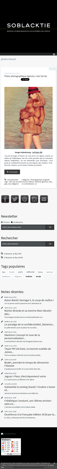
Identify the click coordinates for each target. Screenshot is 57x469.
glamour (45, 182)
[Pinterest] (25, 199)
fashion (31, 182)
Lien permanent (12, 180)
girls (5, 184)
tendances (6, 276)
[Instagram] (34, 199)
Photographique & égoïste (40, 180)
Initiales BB (37, 152)
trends (12, 272)
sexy (50, 182)
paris (20, 272)
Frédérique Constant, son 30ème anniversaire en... (28, 402)
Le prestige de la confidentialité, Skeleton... (29, 324)
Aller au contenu (7, 2)
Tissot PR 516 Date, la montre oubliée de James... (27, 350)
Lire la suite (13, 172)
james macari (23, 182)
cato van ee (13, 182)
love (9, 184)
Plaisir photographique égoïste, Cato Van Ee (25, 76)
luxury (40, 272)
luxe (3, 272)
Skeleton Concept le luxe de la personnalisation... (22, 336)
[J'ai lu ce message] (54, 463)
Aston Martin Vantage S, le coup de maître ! (29, 300)
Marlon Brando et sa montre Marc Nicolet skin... (27, 312)
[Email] (44, 199)
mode (38, 276)
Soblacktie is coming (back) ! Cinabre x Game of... (29, 388)
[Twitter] (15, 199)
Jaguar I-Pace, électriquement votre (25, 376)
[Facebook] (5, 199)
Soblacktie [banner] (28, 26)
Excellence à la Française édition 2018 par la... (30, 414)
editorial (38, 182)
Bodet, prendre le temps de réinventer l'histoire (26, 364)
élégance (15, 184)
